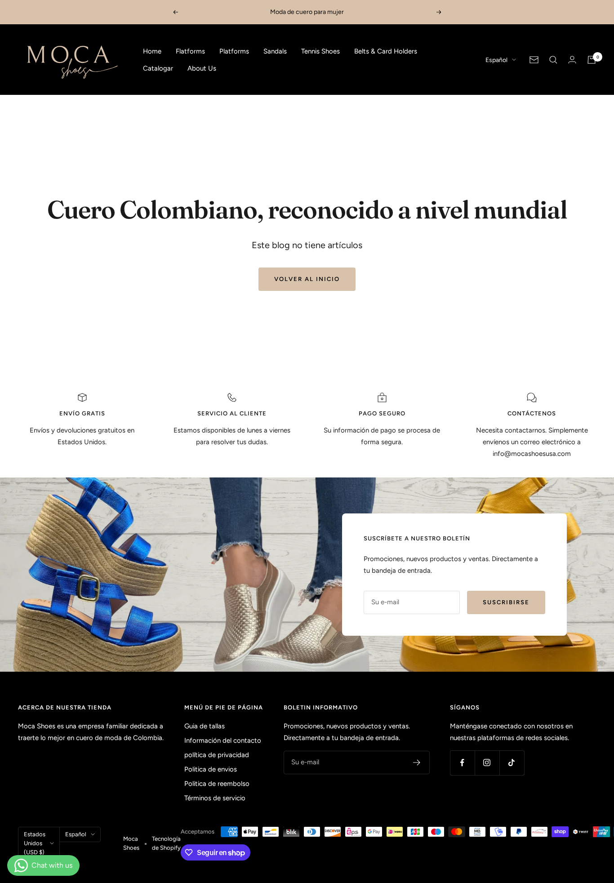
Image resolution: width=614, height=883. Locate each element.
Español (496, 60)
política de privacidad (216, 755)
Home (152, 51)
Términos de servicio (214, 798)
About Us (201, 68)
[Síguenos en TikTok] (511, 762)
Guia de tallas (204, 726)
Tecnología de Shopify (166, 843)
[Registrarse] (417, 762)
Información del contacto (222, 740)
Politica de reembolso (216, 784)
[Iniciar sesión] (572, 59)
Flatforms (190, 51)
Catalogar (158, 68)
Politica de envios (210, 769)
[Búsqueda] (553, 60)
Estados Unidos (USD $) (34, 843)
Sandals (275, 51)
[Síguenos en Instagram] (487, 762)
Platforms (234, 51)
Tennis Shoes (320, 51)
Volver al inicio (307, 279)
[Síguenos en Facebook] (462, 762)
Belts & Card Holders (385, 51)
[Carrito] (591, 60)
